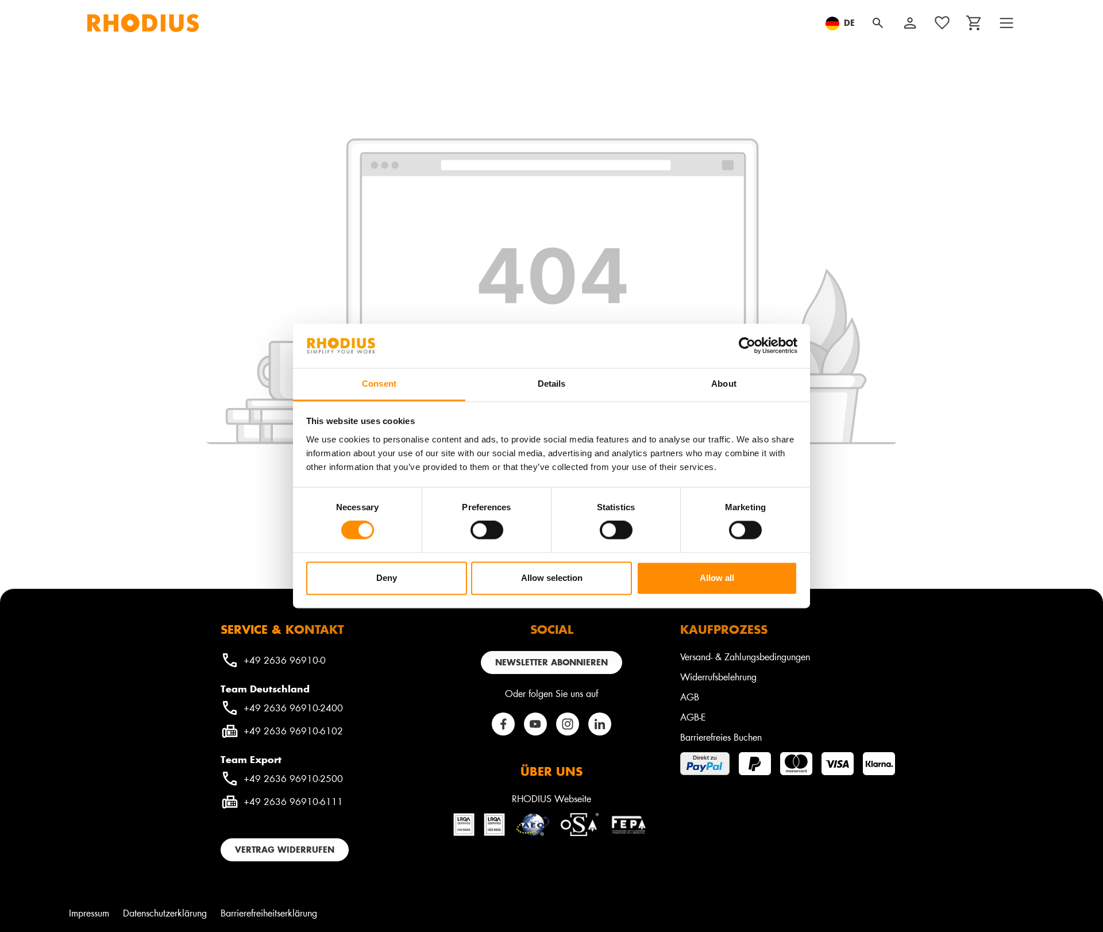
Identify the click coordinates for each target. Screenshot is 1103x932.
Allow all (717, 578)
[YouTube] (535, 724)
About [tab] (723, 383)
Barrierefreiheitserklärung (269, 912)
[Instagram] (567, 724)
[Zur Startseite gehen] (143, 23)
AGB (689, 696)
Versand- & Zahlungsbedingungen (745, 656)
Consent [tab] (379, 383)
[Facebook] (503, 724)
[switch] (486, 530)
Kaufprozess (724, 629)
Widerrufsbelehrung (718, 676)
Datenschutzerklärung (165, 912)
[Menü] (1006, 23)
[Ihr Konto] (910, 23)
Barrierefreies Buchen (721, 736)
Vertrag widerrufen (284, 849)
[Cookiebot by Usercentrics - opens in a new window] (747, 346)
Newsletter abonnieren (551, 662)
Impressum (89, 912)
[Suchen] (878, 23)
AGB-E (693, 716)
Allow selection (552, 578)
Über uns (551, 771)
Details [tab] (552, 383)
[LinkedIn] (599, 724)
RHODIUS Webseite (551, 798)
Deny (386, 578)
